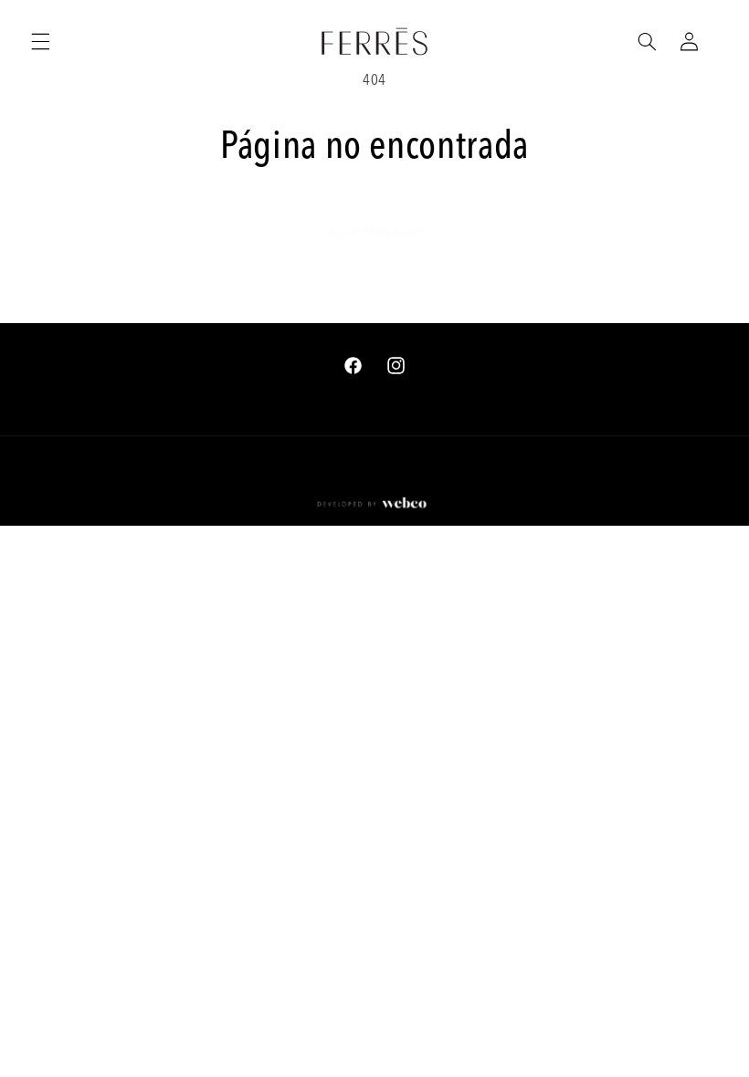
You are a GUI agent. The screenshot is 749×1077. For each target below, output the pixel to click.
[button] (40, 41)
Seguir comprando (374, 232)
